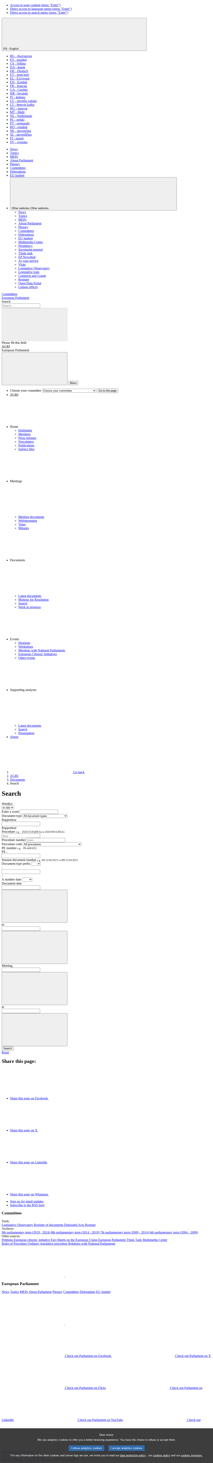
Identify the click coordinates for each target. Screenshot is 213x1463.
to (3, 924)
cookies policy (161, 1455)
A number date (12, 879)
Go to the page (107, 390)
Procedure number (14, 840)
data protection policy (133, 1455)
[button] (110, 413)
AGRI (6, 346)
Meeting (7, 965)
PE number (19, 848)
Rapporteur (9, 820)
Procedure (33, 831)
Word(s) (7, 804)
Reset (5, 1052)
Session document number (40, 860)
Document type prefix (16, 863)
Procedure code (12, 844)
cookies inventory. (192, 1455)
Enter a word (10, 811)
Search (6, 301)
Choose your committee (25, 390)
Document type (12, 816)
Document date (12, 883)
